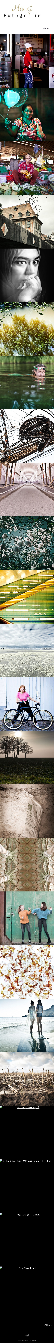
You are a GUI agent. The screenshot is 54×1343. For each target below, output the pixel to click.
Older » (48, 1325)
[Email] (27, 1335)
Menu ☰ (47, 28)
